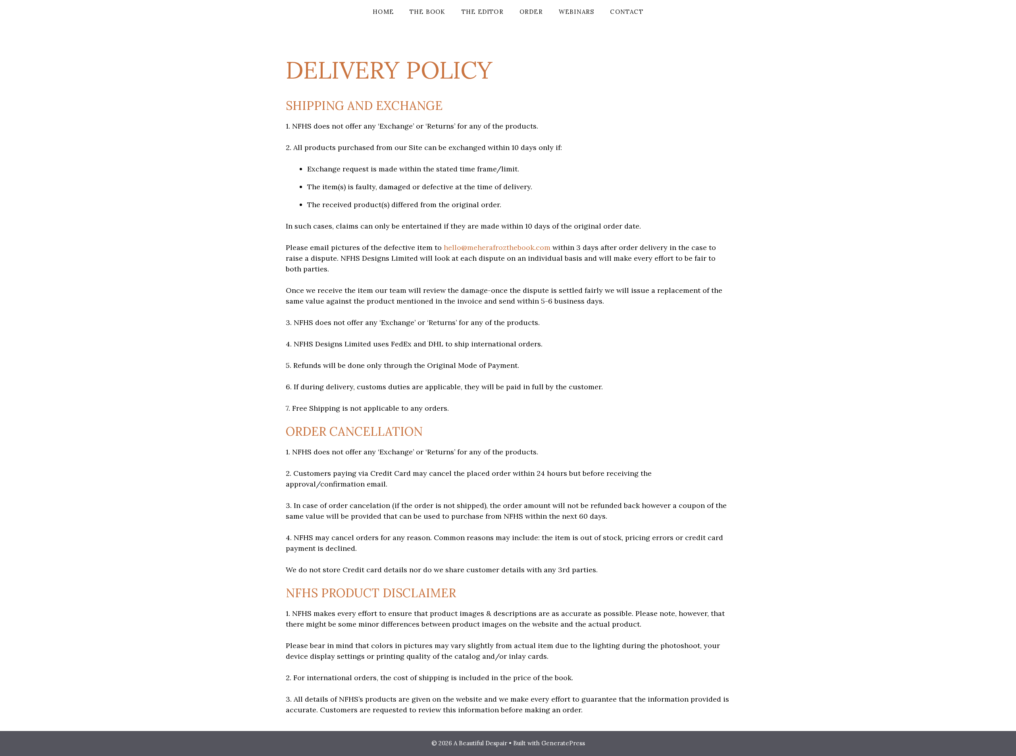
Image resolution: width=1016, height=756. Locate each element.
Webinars (577, 11)
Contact (626, 11)
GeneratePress (563, 743)
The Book (428, 11)
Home (383, 11)
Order (531, 11)
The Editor (483, 11)
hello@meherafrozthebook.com (497, 247)
